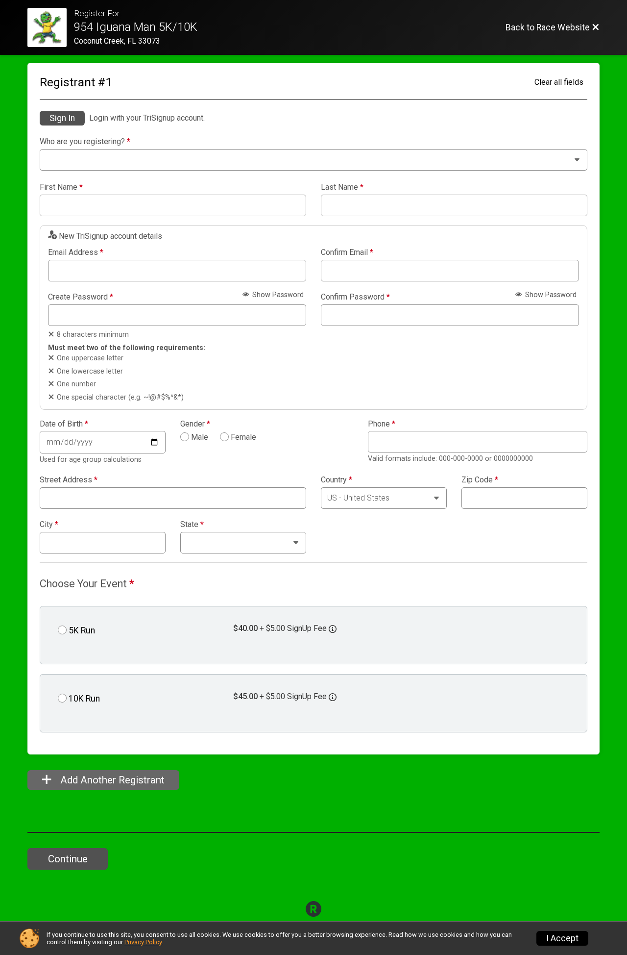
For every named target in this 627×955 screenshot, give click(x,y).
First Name (61, 187)
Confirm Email (347, 252)
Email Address (75, 252)
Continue (68, 859)
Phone (381, 424)
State (192, 524)
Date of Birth (64, 424)
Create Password (80, 297)
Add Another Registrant (111, 780)
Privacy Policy (143, 942)
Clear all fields (558, 82)
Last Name (342, 187)
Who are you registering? (85, 141)
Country (336, 480)
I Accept (562, 938)
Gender (195, 424)
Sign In (62, 118)
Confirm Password (355, 297)
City (49, 524)
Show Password (277, 295)
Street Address (68, 480)
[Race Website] (50, 27)
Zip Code (479, 480)
